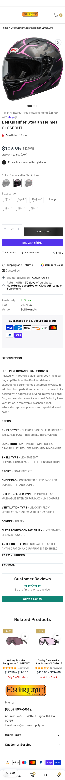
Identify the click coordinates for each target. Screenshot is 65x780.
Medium (36, 199)
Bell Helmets (29, 309)
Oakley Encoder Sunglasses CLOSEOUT (16, 662)
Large (52, 199)
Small (21, 199)
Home (5, 27)
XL (6, 208)
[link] (25, 636)
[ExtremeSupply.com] (30, 15)
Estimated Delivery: (19, 277)
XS (6, 199)
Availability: (9, 300)
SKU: (5, 304)
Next (59, 653)
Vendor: (6, 309)
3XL (33, 208)
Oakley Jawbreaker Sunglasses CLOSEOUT (48, 662)
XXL (20, 208)
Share (59, 252)
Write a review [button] (32, 599)
